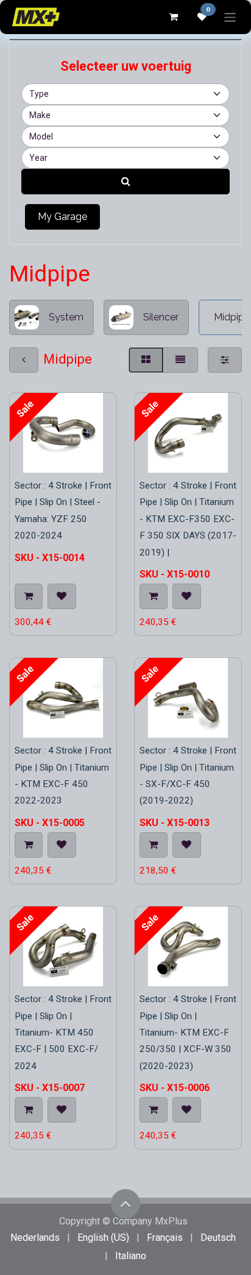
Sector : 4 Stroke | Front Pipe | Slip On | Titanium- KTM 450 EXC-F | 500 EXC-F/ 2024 (63, 1032)
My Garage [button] (62, 216)
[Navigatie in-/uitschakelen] (230, 17)
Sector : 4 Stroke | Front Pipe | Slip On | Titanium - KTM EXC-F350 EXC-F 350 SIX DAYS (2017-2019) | (188, 518)
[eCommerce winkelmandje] (173, 17)
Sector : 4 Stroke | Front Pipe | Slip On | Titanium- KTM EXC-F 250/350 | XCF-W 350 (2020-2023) (188, 1032)
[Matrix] (146, 360)
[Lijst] (180, 360)
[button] (29, 596)
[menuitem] (35, 1238)
